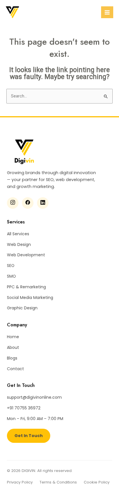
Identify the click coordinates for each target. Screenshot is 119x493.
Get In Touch (28, 436)
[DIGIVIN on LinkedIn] (43, 203)
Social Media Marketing (30, 297)
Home (13, 337)
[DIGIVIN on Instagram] (12, 203)
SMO (11, 276)
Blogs (12, 358)
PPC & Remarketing (26, 287)
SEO (10, 265)
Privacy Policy (20, 482)
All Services (18, 234)
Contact (15, 369)
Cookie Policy (96, 482)
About (13, 347)
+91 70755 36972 (23, 408)
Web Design (19, 244)
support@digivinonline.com (34, 397)
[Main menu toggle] (107, 12)
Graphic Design (22, 308)
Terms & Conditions (58, 482)
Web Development (26, 255)
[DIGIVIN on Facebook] (28, 203)
